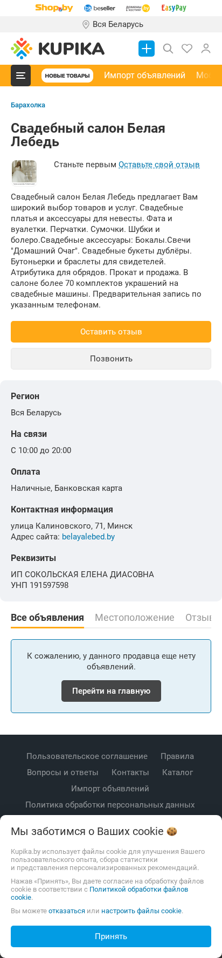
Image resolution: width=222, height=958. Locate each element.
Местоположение (135, 617)
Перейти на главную (111, 691)
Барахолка (28, 105)
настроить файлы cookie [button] (141, 911)
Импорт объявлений (144, 75)
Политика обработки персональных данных (111, 805)
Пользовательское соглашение (88, 756)
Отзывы (203, 617)
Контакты (131, 772)
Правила (178, 756)
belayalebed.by (88, 537)
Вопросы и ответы (64, 772)
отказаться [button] (66, 911)
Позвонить (111, 359)
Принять (111, 936)
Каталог (178, 772)
